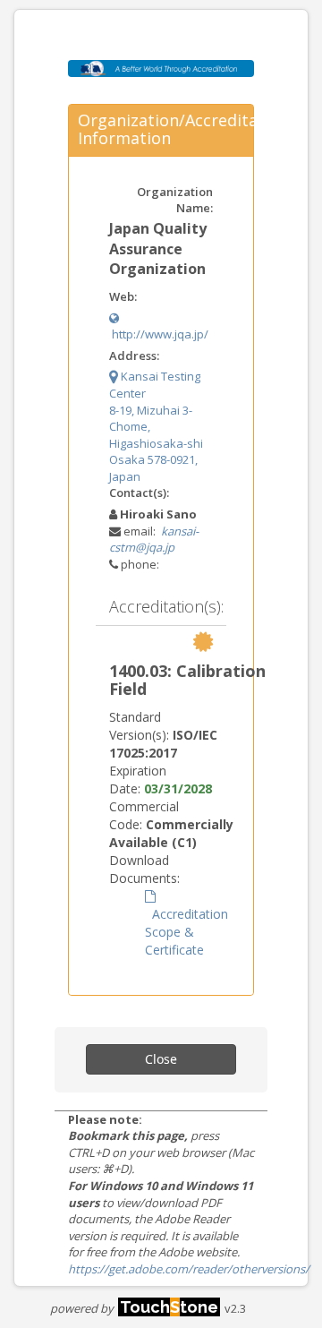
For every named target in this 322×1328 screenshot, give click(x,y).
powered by (134, 1308)
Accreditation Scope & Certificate (186, 931)
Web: (123, 296)
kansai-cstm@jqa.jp (154, 539)
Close (161, 1058)
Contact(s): (139, 492)
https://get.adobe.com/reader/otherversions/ (188, 1269)
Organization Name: (175, 200)
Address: (134, 355)
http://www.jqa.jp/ (158, 334)
